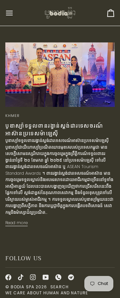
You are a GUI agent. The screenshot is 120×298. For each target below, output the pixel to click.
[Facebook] (8, 277)
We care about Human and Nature (46, 293)
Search (59, 287)
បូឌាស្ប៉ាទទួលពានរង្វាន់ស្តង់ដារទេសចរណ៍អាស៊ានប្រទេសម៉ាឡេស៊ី (54, 129)
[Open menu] (15, 13)
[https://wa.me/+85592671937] (58, 277)
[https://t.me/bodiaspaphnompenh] (71, 277)
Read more (16, 222)
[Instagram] (33, 277)
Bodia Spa (22, 287)
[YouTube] (46, 277)
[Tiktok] (20, 277)
